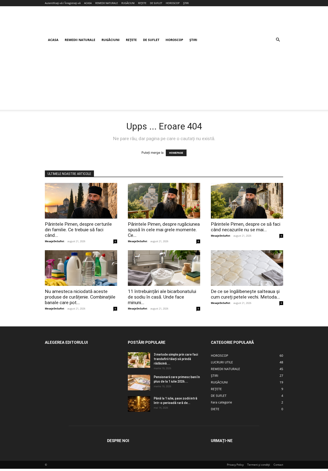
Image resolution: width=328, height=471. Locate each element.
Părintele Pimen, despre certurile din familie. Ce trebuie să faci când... (78, 229)
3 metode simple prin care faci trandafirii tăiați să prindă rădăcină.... (176, 359)
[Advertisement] (164, 78)
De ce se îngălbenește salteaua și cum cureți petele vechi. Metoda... (245, 294)
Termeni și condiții (258, 465)
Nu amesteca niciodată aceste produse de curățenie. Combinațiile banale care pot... (80, 297)
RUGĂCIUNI (128, 3)
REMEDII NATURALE (106, 3)
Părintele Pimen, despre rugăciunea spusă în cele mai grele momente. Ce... (164, 229)
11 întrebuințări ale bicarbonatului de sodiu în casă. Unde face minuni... (162, 297)
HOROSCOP (173, 3)
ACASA (88, 3)
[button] (277, 40)
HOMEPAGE (176, 152)
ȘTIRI (186, 3)
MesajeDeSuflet (54, 241)
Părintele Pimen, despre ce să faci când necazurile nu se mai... (245, 226)
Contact (278, 465)
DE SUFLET (156, 3)
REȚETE (142, 3)
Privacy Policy (235, 465)
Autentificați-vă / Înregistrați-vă (63, 3)
